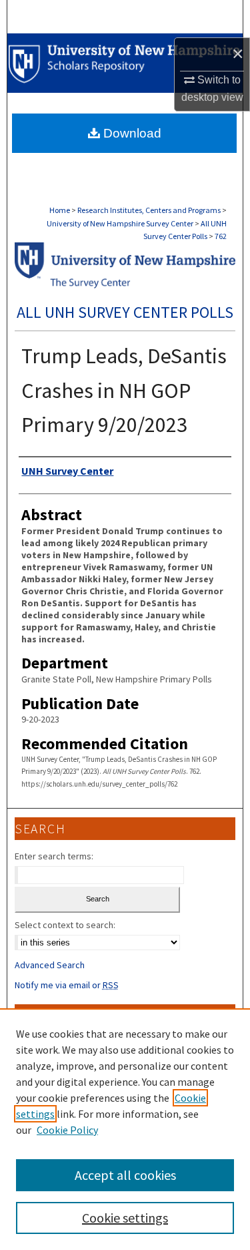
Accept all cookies (125, 1175)
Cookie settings (125, 1217)
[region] (125, 1129)
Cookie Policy (67, 1129)
